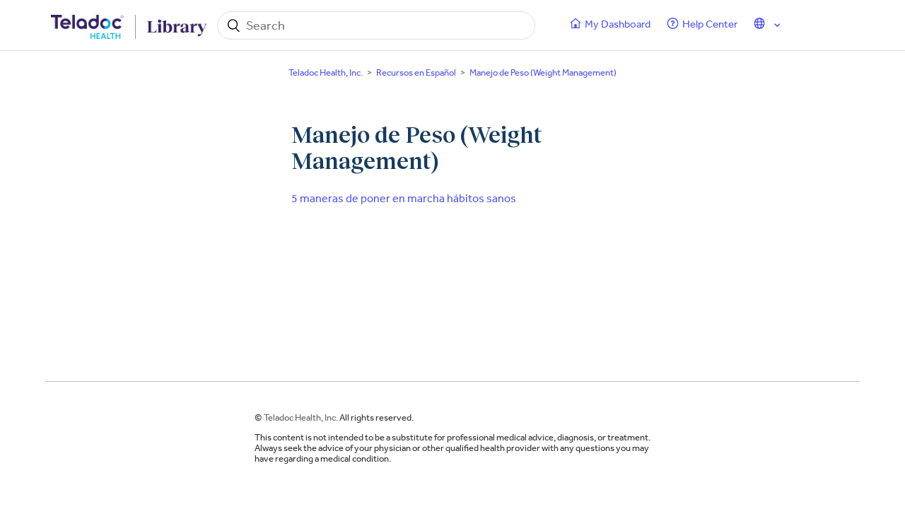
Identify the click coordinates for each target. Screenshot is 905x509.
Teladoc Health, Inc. (325, 72)
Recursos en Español (416, 72)
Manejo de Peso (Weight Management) (543, 72)
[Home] (130, 25)
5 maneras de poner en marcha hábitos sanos (403, 198)
